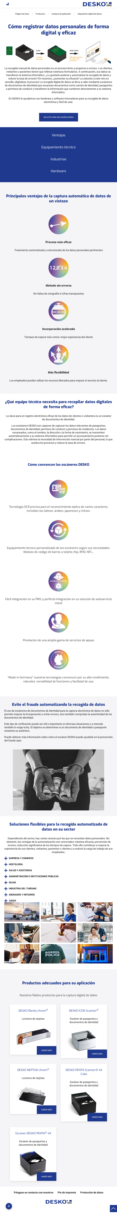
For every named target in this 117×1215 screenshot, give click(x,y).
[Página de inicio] (97, 4)
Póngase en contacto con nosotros (33, 1192)
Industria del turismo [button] (22, 888)
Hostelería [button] (16, 864)
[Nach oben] (113, 1208)
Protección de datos (91, 1192)
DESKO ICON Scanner (84, 1011)
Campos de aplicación (61, 14)
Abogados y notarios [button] (22, 894)
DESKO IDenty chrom (33, 1011)
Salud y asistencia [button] (20, 870)
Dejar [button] (12, 882)
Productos (40, 14)
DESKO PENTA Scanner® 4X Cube (84, 1072)
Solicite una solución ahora (59, 117)
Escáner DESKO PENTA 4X (33, 1133)
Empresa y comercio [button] (21, 858)
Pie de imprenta (67, 1192)
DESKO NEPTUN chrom (33, 1070)
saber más (46, 1050)
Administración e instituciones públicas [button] (34, 876)
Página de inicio (22, 14)
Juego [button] (12, 900)
